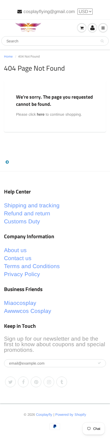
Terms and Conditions (32, 266)
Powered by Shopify (70, 415)
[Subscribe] (99, 363)
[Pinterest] (36, 382)
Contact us (18, 258)
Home (8, 56)
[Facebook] (23, 382)
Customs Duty (22, 221)
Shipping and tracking (32, 205)
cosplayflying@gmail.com (49, 11)
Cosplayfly (44, 415)
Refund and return (27, 213)
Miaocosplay (20, 303)
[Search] (102, 41)
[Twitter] (10, 382)
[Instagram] (49, 382)
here (41, 114)
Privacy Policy (22, 274)
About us (15, 250)
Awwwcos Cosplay (27, 311)
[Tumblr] (61, 382)
